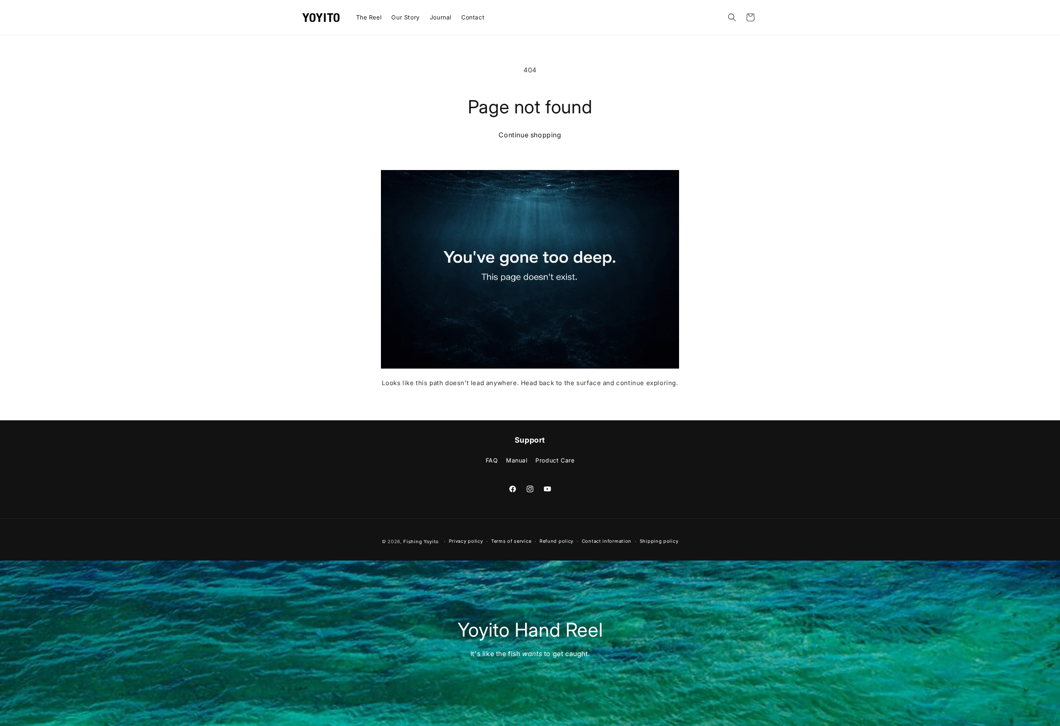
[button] (732, 17)
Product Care (554, 460)
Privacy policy (466, 541)
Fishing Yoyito (421, 541)
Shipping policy (659, 541)
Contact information (606, 541)
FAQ (492, 460)
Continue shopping (530, 135)
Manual (517, 460)
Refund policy (556, 541)
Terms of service (511, 541)
